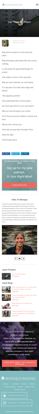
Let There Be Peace (19, 276)
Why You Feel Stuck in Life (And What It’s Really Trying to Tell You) (19, 289)
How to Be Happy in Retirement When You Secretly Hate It (19, 297)
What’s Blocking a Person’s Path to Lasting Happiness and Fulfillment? (19, 313)
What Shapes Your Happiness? (19, 305)
